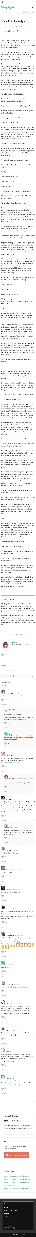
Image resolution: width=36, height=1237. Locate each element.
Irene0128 (21, 735)
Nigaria (22, 827)
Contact (6, 1204)
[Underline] (7, 676)
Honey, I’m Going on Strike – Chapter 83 (16, 1182)
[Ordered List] (11, 676)
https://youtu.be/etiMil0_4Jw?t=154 (11, 762)
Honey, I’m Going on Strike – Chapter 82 (16, 1189)
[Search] (3, 2)
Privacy (6, 1216)
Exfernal (23, 778)
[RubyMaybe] (7, 7)
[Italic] (5, 676)
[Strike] (9, 676)
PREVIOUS (13, 26)
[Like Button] (2, 655)
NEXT (24, 26)
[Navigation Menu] (33, 7)
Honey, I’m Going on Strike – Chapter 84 (16, 1179)
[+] (13, 676)
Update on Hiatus (9, 1185)
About (6, 1207)
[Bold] (3, 676)
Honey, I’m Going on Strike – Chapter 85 (16, 1176)
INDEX (19, 26)
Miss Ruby (13, 642)
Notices (6, 1213)
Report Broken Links (10, 1210)
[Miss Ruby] (5, 648)
